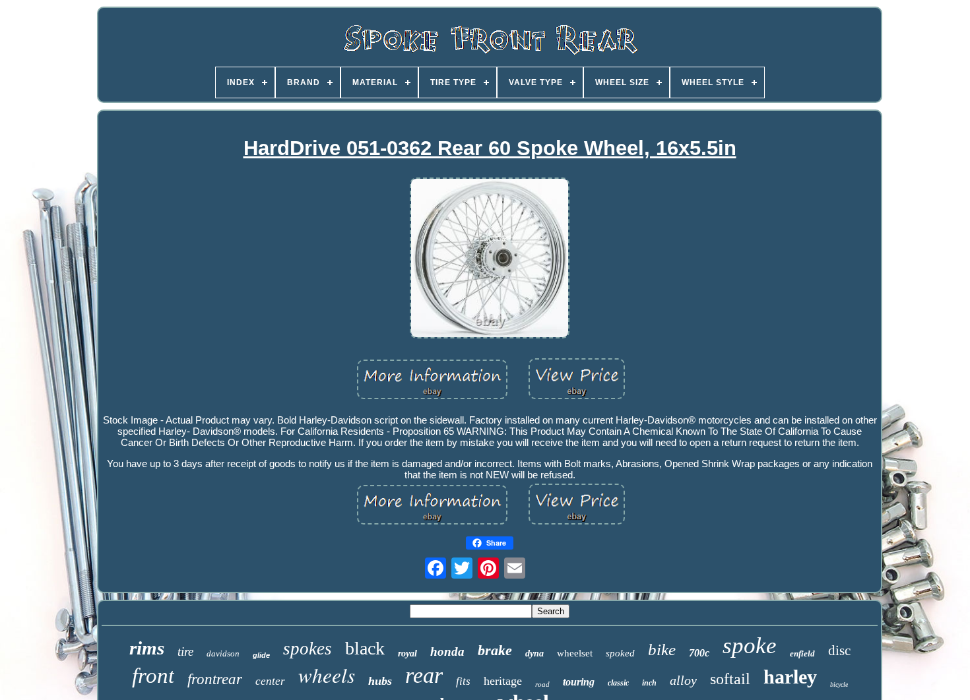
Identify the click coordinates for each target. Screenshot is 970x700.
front (153, 675)
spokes (307, 648)
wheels (326, 674)
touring (579, 681)
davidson (223, 653)
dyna (534, 653)
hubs (380, 680)
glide (261, 655)
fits (463, 681)
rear (424, 675)
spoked (620, 653)
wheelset (575, 653)
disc (839, 650)
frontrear (214, 679)
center (270, 681)
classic (618, 682)
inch (649, 682)
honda (447, 651)
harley (790, 676)
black (365, 648)
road (542, 684)
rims (146, 647)
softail (730, 678)
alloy (683, 680)
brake (495, 650)
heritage (503, 680)
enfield (802, 653)
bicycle (839, 684)
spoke (750, 645)
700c (699, 652)
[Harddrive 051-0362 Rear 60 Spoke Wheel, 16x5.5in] (490, 259)
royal (407, 653)
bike (662, 649)
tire (185, 651)
